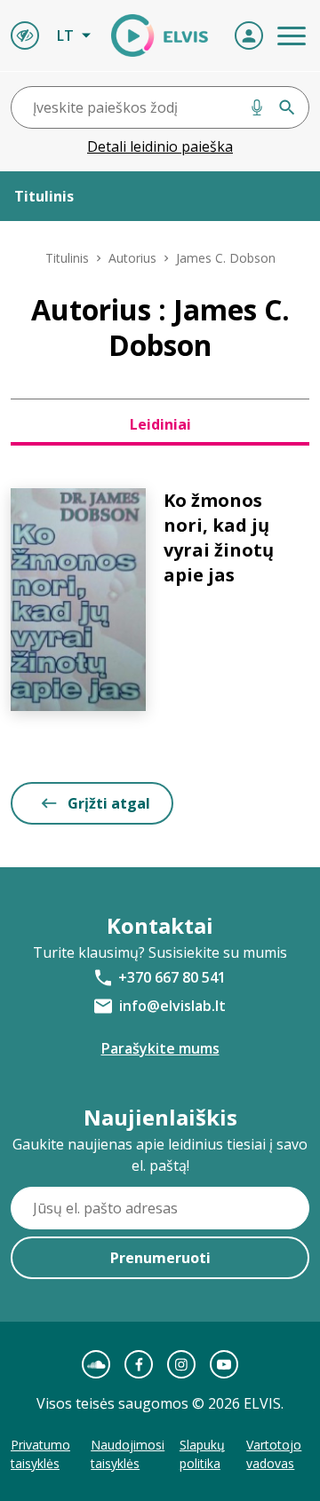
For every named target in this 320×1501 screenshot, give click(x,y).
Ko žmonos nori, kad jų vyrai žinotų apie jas (219, 537)
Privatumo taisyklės (40, 1454)
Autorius (132, 257)
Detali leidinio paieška (160, 146)
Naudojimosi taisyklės (127, 1454)
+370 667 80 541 (172, 977)
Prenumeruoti (160, 1258)
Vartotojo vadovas (273, 1454)
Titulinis (67, 257)
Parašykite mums (160, 1048)
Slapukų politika (202, 1454)
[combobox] (160, 107)
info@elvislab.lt (172, 1005)
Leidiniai (160, 424)
